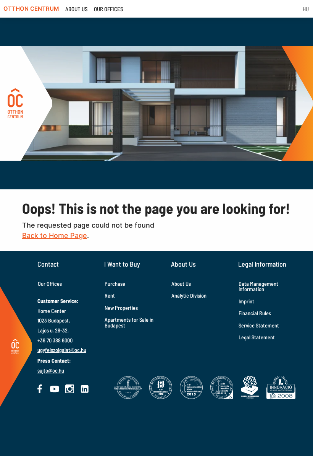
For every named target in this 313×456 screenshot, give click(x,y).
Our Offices (50, 283)
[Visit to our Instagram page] (69, 389)
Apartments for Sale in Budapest (129, 322)
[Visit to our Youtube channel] (54, 389)
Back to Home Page (54, 235)
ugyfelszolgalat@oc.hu (61, 350)
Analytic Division (189, 295)
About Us (181, 283)
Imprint (246, 301)
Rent (110, 295)
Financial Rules (255, 313)
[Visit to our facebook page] (39, 389)
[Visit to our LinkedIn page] (84, 389)
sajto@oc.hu (50, 370)
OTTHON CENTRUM (31, 8)
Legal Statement (257, 337)
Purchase (115, 283)
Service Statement (259, 325)
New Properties (121, 308)
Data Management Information (258, 286)
